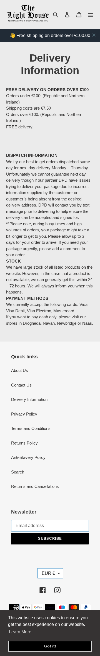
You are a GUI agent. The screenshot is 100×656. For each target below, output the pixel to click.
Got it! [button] (50, 646)
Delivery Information (29, 399)
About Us (19, 370)
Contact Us (21, 385)
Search (17, 472)
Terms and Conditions (31, 428)
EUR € (48, 573)
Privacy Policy (24, 414)
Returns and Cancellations (35, 486)
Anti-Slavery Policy (28, 457)
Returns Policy (24, 443)
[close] (94, 35)
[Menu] (90, 14)
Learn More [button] (20, 631)
